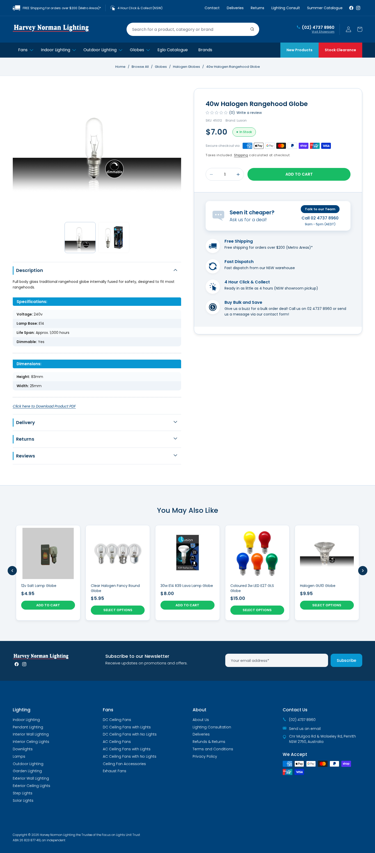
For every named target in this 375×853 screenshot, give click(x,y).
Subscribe (346, 660)
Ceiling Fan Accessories (124, 763)
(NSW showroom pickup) (296, 288)
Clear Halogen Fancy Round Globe (115, 588)
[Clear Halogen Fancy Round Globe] (118, 572)
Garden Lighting (27, 770)
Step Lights (22, 793)
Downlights (23, 749)
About (199, 710)
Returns (257, 7)
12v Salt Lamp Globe (38, 585)
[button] (359, 29)
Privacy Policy (205, 756)
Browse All (140, 66)
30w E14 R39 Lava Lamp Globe (186, 585)
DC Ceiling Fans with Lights (127, 727)
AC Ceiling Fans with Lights (127, 749)
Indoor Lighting (26, 719)
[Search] (252, 29)
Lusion (242, 120)
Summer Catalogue (325, 7)
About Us (201, 719)
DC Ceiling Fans (117, 719)
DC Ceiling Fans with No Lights (130, 734)
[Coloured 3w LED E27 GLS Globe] (257, 572)
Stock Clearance (340, 50)
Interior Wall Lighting (31, 734)
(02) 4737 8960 (318, 27)
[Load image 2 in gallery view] (113, 237)
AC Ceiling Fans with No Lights (129, 756)
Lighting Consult (285, 7)
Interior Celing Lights (31, 741)
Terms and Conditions (213, 749)
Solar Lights (23, 800)
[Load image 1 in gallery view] (80, 237)
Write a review (249, 112)
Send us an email (305, 728)
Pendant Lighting (28, 727)
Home (120, 66)
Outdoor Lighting (28, 763)
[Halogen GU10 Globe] (327, 572)
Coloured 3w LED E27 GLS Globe (252, 588)
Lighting (21, 710)
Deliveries (235, 7)
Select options (117, 610)
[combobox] (193, 29)
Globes (161, 66)
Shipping (241, 155)
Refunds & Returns (209, 741)
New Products (299, 50)
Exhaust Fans (114, 770)
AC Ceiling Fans (117, 741)
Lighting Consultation (212, 727)
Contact (212, 7)
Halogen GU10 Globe (317, 585)
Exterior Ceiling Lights (31, 785)
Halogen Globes (187, 66)
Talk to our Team (320, 209)
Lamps (19, 756)
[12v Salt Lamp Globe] (48, 572)
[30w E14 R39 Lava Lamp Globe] (187, 572)
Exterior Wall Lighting (31, 778)
